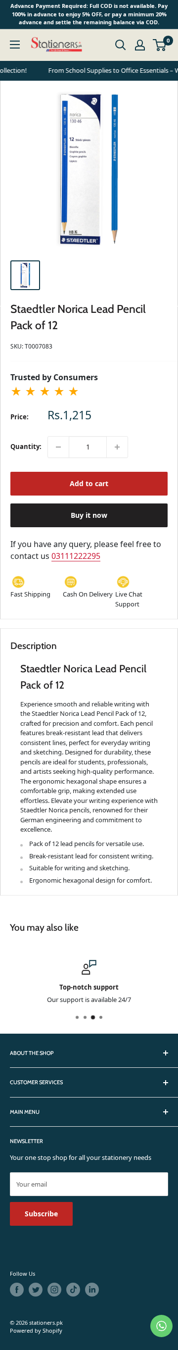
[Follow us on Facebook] (17, 1290)
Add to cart (89, 483)
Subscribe (41, 1213)
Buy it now (89, 515)
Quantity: (26, 446)
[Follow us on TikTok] (73, 1290)
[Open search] (120, 45)
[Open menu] (15, 45)
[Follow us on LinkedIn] (92, 1290)
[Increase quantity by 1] (117, 447)
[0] (160, 45)
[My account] (140, 45)
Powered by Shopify (36, 1330)
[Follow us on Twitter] (36, 1290)
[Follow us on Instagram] (54, 1290)
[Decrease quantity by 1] (58, 447)
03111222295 (75, 555)
